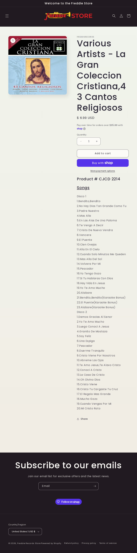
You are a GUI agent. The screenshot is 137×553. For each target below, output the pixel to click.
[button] (7, 16)
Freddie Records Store (29, 543)
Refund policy (71, 543)
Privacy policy (89, 543)
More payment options (103, 170)
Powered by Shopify (51, 543)
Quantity (81, 134)
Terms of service (108, 543)
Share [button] (84, 419)
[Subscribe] (94, 486)
